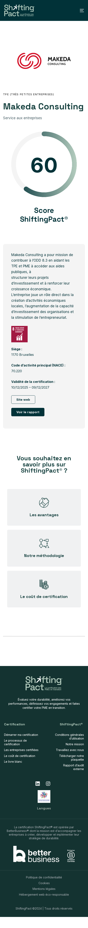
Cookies (44, 883)
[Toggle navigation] (70, 10)
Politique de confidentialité (44, 877)
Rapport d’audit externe (73, 767)
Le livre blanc (13, 761)
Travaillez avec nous (70, 750)
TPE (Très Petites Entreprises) (28, 94)
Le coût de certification (19, 756)
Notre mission (75, 744)
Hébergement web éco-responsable (44, 894)
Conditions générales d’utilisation (69, 736)
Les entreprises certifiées (21, 750)
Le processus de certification (15, 742)
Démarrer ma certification (21, 734)
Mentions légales (44, 889)
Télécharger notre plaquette (71, 757)
